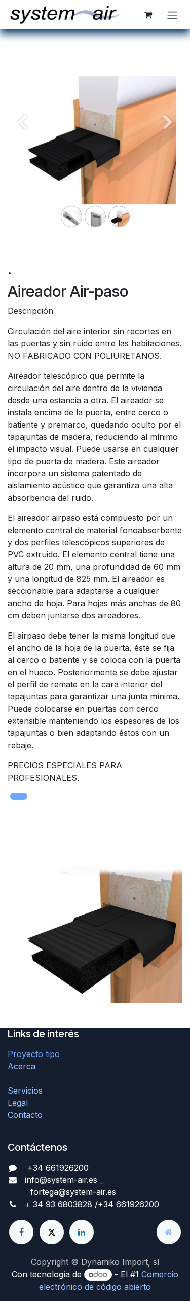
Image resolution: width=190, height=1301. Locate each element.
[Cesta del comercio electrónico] (148, 15)
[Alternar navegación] (172, 14)
